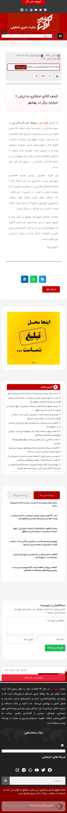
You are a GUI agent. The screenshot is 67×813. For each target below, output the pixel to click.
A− (36, 76)
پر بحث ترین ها (20, 495)
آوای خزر (43, 122)
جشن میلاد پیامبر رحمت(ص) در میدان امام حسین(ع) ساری (33, 393)
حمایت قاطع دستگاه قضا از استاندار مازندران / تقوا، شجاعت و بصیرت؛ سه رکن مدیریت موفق (35, 530)
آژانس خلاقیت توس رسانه (16, 805)
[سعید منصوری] (56, 510)
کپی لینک (20, 67)
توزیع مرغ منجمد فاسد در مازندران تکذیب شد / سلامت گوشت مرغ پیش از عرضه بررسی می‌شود (33, 543)
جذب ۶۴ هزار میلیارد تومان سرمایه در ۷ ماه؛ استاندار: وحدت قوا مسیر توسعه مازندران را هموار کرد (34, 517)
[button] (60, 36)
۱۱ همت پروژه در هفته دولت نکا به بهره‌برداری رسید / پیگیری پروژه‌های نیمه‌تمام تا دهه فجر (34, 569)
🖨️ (57, 76)
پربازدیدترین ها (47, 495)
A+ (43, 76)
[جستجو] (6, 781)
